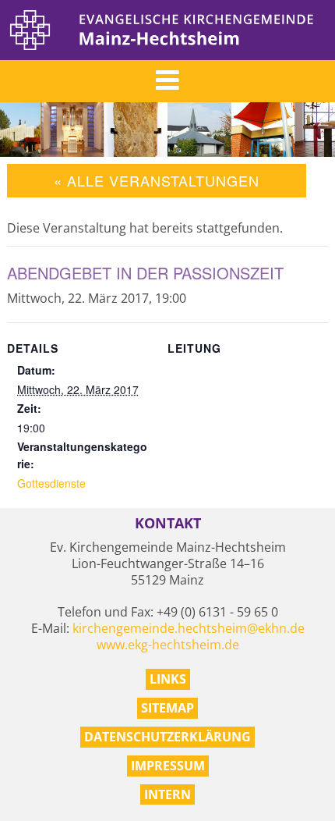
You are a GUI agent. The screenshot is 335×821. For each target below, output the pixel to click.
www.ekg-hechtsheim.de (168, 644)
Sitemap (167, 707)
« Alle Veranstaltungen (156, 180)
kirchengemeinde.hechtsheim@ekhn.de (188, 628)
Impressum (168, 765)
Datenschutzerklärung (167, 736)
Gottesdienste (51, 483)
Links (168, 679)
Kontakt (168, 523)
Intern (167, 794)
